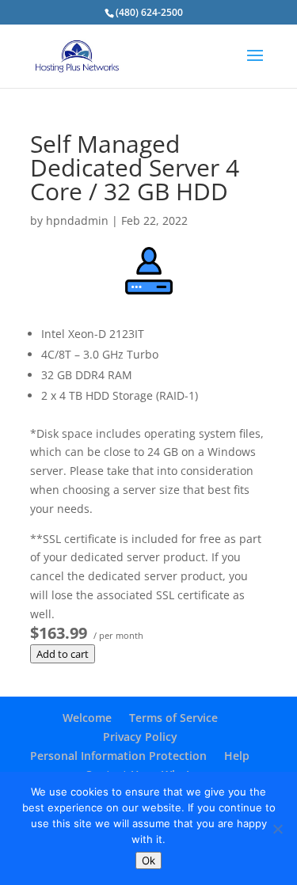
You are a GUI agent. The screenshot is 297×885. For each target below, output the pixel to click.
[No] (277, 829)
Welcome (87, 717)
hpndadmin (77, 220)
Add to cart (62, 654)
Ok (148, 860)
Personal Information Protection (118, 755)
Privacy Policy (140, 736)
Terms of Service (173, 717)
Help (236, 755)
